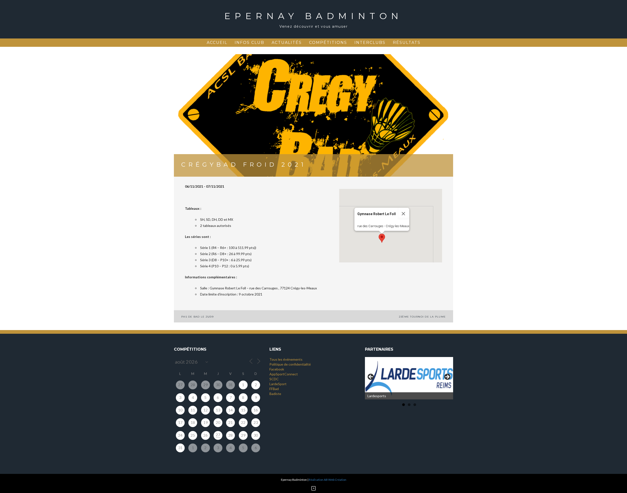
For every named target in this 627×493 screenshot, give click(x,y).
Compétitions (328, 42)
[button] (382, 238)
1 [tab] (403, 404)
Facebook (276, 369)
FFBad (274, 389)
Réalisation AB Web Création (327, 479)
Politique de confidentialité (290, 364)
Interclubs (370, 42)
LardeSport (278, 384)
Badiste (275, 394)
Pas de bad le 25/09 (197, 316)
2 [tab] (409, 404)
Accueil (217, 42)
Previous (371, 377)
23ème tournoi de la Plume (422, 316)
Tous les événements (285, 359)
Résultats (407, 42)
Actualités (287, 42)
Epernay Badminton (313, 16)
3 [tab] (414, 404)
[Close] (403, 214)
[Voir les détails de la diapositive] (409, 378)
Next (447, 377)
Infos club (249, 42)
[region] (409, 378)
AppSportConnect (283, 374)
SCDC (274, 379)
